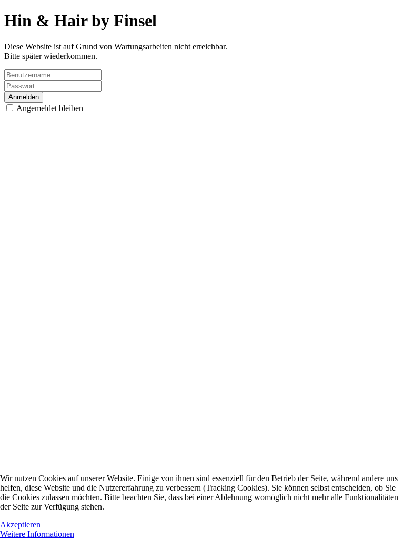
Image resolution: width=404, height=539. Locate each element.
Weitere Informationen (37, 534)
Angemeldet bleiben (49, 108)
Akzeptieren (20, 524)
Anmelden (23, 97)
